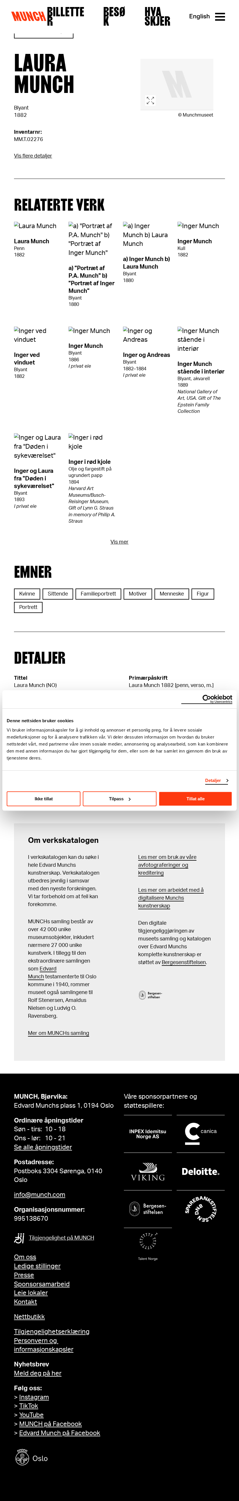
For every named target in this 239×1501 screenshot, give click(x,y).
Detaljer (213, 780)
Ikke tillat (44, 798)
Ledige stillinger (37, 1266)
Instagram (34, 1397)
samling (79, 1033)
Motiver (138, 594)
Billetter (65, 16)
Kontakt (25, 1302)
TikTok (28, 1406)
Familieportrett (98, 594)
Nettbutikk (29, 1317)
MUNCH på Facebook (50, 1424)
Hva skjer (158, 16)
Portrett (28, 607)
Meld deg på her (37, 1373)
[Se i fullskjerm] (176, 84)
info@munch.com (39, 1195)
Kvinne (27, 594)
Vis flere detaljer (33, 156)
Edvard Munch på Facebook (59, 1433)
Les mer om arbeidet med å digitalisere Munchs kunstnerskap (171, 898)
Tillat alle (196, 798)
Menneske (172, 594)
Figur (203, 594)
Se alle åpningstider (43, 1147)
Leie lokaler (31, 1293)
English (199, 16)
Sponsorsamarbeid (42, 1284)
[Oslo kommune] (57, 1458)
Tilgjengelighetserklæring (51, 1332)
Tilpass (116, 798)
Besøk (114, 16)
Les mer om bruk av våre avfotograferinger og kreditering (167, 865)
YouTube (31, 1415)
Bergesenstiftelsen (184, 962)
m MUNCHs (55, 1033)
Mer (32, 1033)
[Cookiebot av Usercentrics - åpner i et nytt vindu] (206, 699)
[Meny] (220, 17)
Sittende (58, 594)
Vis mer (119, 542)
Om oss (25, 1257)
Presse (24, 1275)
